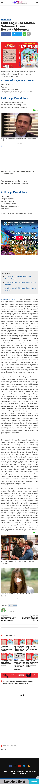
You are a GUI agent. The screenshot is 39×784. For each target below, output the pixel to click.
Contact (12, 771)
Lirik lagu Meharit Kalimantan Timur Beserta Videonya (20, 289)
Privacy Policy (30, 771)
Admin (10, 609)
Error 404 (23, 773)
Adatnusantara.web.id (8, 299)
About (5, 771)
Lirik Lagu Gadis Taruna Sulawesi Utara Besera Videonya (30, 618)
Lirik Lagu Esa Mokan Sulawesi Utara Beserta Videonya (18, 26)
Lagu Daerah (13, 605)
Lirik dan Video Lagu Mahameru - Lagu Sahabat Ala (31, 648)
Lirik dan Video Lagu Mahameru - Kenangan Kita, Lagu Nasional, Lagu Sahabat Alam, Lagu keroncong (19, 665)
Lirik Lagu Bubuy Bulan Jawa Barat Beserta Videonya (6, 663)
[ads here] (19, 781)
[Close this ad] (37, 777)
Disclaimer (20, 771)
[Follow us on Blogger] (29, 766)
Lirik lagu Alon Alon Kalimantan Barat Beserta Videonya (18, 277)
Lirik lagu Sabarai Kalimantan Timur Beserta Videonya (20, 283)
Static (15, 773)
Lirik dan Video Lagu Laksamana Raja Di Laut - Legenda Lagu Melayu (32, 663)
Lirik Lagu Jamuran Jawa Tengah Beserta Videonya (6, 648)
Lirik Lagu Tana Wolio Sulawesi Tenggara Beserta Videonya (8, 618)
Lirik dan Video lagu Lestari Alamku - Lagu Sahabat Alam (19, 648)
